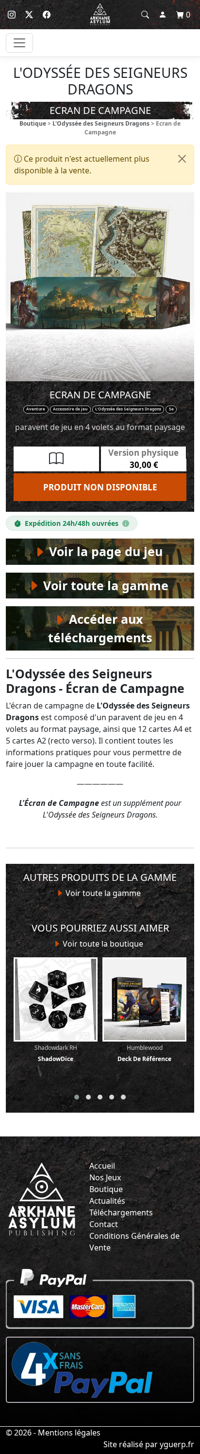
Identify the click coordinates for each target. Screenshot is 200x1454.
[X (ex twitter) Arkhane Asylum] (29, 14)
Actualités (107, 1200)
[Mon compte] (163, 14)
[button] (77, 1097)
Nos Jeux (105, 1177)
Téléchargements (121, 1212)
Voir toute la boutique (102, 943)
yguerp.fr (177, 1444)
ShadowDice (55, 1053)
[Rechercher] (145, 14)
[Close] (182, 158)
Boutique (32, 123)
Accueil (102, 1165)
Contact (103, 1224)
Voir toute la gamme (102, 893)
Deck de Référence (144, 1053)
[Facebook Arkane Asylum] (46, 14)
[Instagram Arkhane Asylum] (12, 14)
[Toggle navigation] (19, 43)
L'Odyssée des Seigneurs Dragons (101, 123)
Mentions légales (69, 1432)
